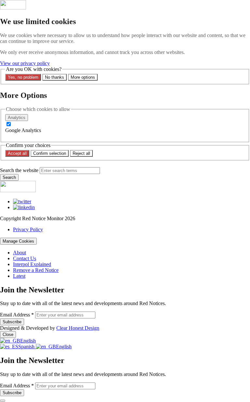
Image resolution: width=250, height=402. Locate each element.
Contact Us (24, 258)
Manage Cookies (18, 241)
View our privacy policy (25, 63)
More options (83, 77)
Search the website (19, 170)
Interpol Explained (32, 264)
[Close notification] (2, 401)
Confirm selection (49, 153)
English (28, 340)
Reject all (81, 153)
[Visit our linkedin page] (24, 207)
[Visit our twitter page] (22, 201)
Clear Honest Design (77, 328)
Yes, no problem (23, 77)
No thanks (54, 77)
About (19, 252)
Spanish (27, 346)
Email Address (17, 314)
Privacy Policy (28, 229)
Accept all (17, 153)
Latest (19, 276)
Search (9, 177)
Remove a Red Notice (36, 270)
